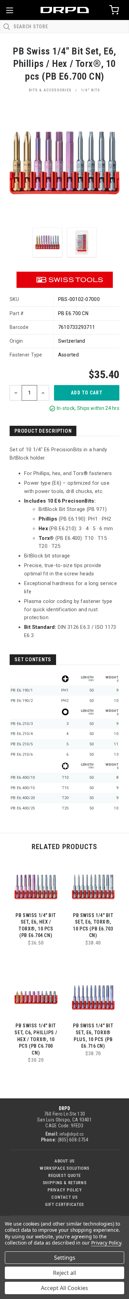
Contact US (64, 1197)
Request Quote (64, 1175)
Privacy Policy (64, 1189)
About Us (64, 1161)
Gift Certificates (64, 1204)
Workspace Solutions (64, 1168)
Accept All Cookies (64, 1288)
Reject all (64, 1273)
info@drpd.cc (72, 1134)
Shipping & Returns (64, 1182)
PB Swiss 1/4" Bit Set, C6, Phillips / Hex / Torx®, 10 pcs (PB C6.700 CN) (35, 1039)
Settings (64, 1257)
